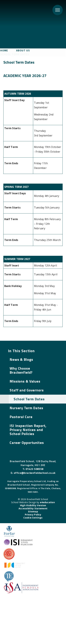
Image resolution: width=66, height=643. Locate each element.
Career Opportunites (27, 442)
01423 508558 (34, 469)
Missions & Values (25, 381)
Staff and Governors (27, 390)
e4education (47, 502)
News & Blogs (21, 359)
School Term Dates (14, 54)
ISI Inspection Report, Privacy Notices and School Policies (28, 429)
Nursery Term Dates (26, 408)
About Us (23, 50)
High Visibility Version (33, 505)
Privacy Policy (33, 514)
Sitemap (33, 511)
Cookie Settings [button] (32, 517)
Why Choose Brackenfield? (21, 370)
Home (4, 50)
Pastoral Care (21, 417)
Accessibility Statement (33, 508)
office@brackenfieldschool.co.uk (34, 473)
